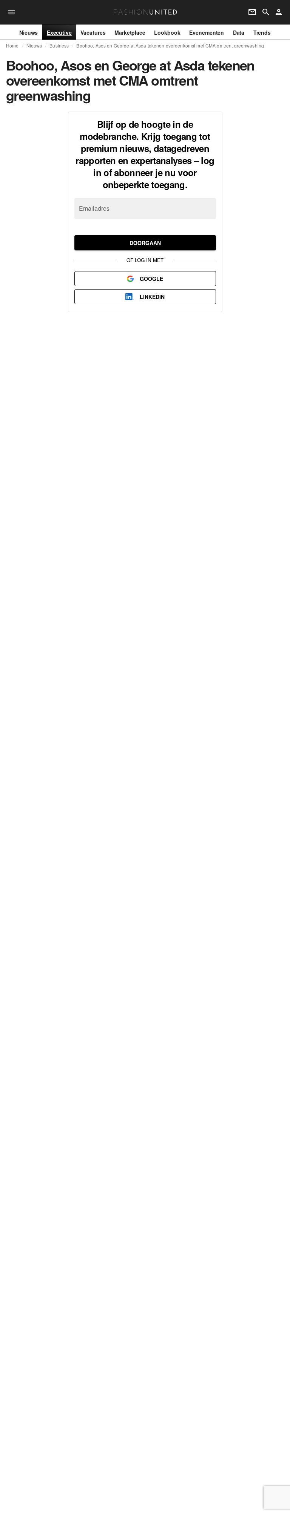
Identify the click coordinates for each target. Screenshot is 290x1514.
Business (59, 45)
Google (151, 278)
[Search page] (266, 12)
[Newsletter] (252, 12)
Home (12, 45)
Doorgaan (145, 243)
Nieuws (34, 45)
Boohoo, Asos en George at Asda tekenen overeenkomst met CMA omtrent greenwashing (170, 45)
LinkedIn (152, 296)
